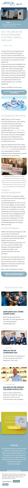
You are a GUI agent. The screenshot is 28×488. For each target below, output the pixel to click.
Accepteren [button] (16, 481)
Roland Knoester (6, 149)
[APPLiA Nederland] (8, 3)
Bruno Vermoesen (18, 130)
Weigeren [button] (5, 484)
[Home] (3, 22)
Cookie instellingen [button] (7, 481)
